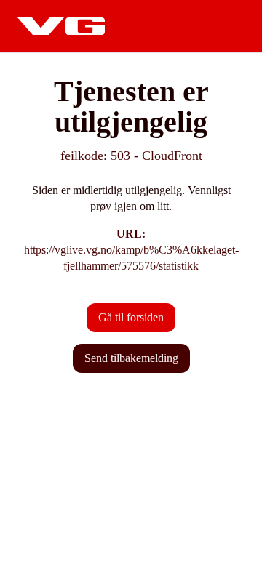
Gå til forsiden (131, 317)
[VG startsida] (61, 26)
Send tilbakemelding (131, 358)
